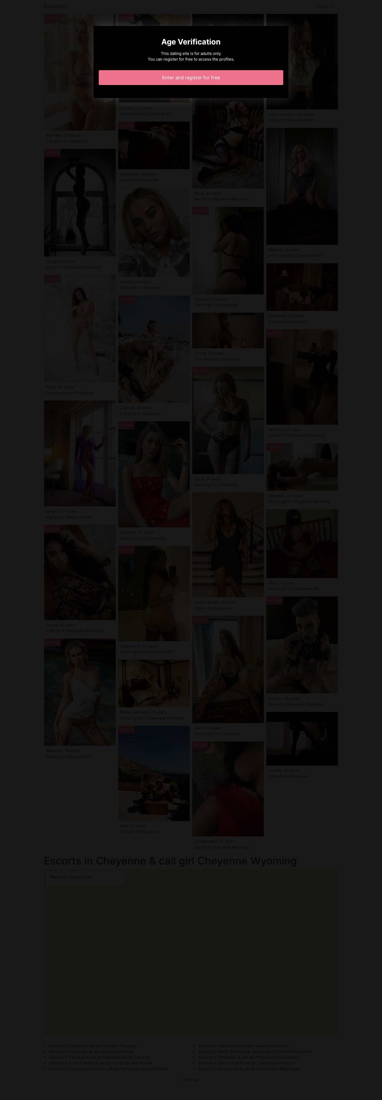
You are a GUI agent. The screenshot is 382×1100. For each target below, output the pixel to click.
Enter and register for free (191, 77)
